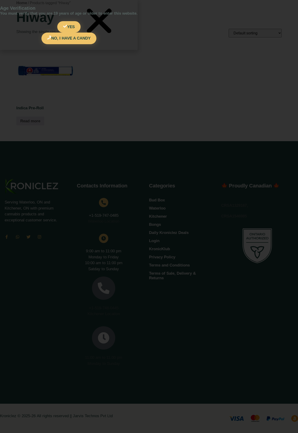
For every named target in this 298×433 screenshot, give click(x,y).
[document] (149, 216)
